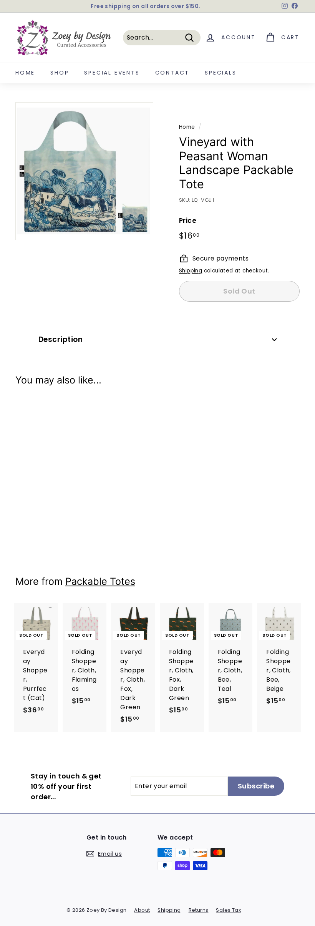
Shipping (190, 270)
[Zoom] (84, 171)
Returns (199, 910)
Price (187, 220)
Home (25, 72)
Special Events (111, 72)
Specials (220, 72)
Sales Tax (228, 910)
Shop (59, 72)
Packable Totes (100, 581)
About (142, 910)
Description (60, 339)
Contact (172, 72)
